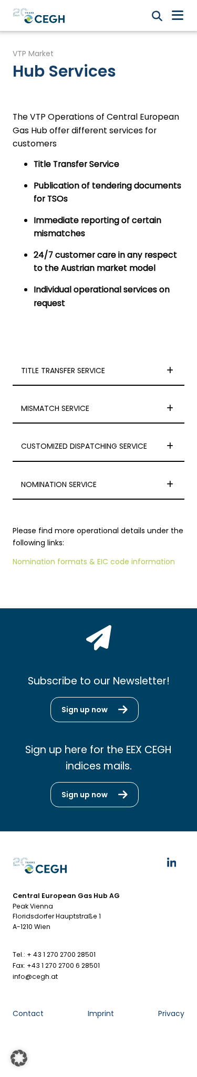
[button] (19, 1058)
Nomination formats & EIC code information (94, 561)
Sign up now (84, 709)
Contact (28, 1013)
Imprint (101, 1013)
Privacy (171, 1013)
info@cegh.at (35, 976)
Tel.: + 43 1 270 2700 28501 (54, 954)
